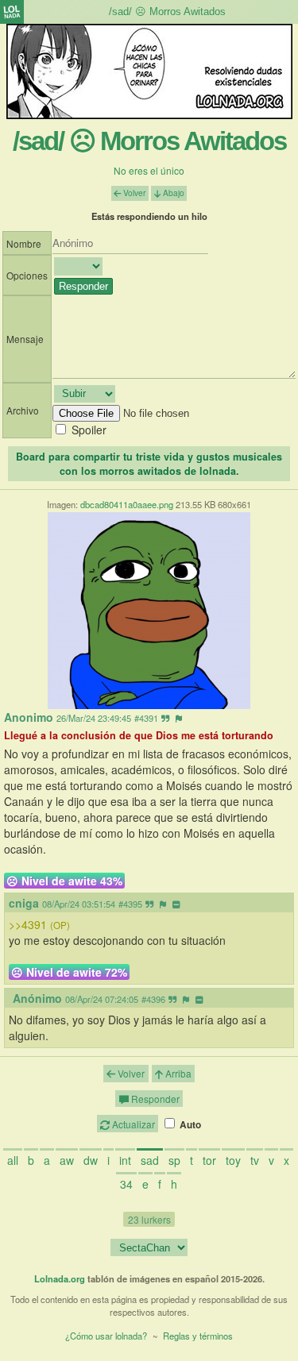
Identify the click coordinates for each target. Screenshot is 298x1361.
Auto (189, 1125)
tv (254, 1160)
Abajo (172, 193)
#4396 (153, 999)
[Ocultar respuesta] (176, 903)
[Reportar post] (178, 717)
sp (174, 1160)
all (12, 1160)
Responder (154, 1098)
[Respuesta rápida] (165, 717)
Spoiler (89, 430)
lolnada (12, 12)
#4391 (146, 717)
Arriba (177, 1073)
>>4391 (39, 924)
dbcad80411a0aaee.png (126, 504)
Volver (133, 193)
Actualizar (132, 1124)
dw (90, 1160)
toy (233, 1160)
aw (67, 1160)
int (125, 1160)
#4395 (130, 903)
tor (209, 1160)
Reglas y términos (198, 1335)
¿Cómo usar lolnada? (106, 1335)
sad (150, 1160)
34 (126, 1184)
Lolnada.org (59, 1278)
